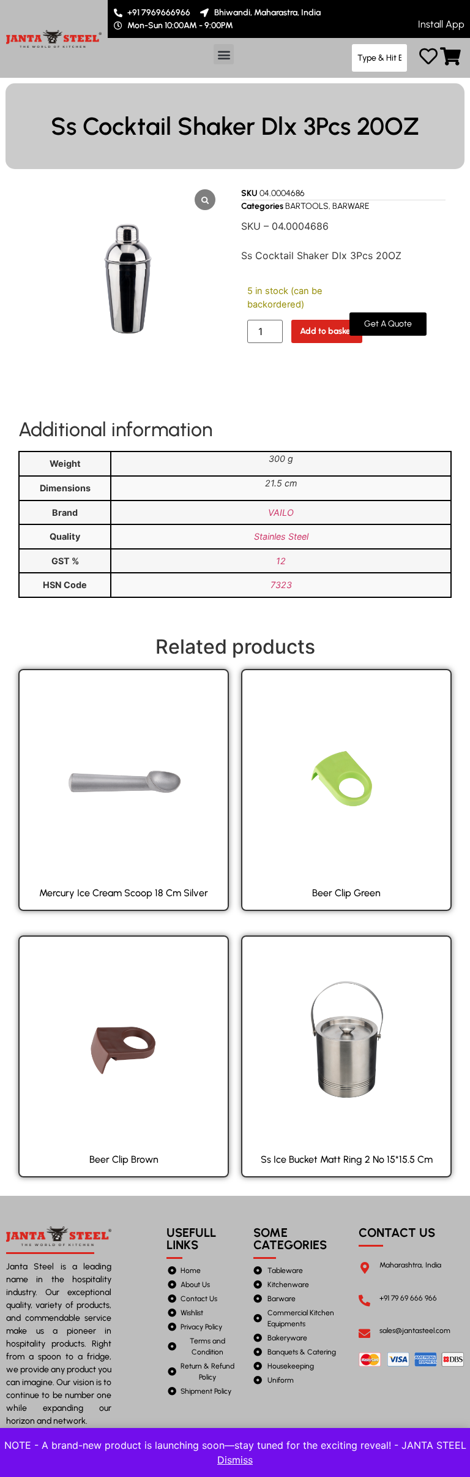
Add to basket (327, 331)
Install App (441, 24)
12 (281, 561)
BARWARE (351, 206)
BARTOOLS (307, 206)
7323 (281, 585)
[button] (224, 54)
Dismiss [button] (235, 1460)
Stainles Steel (281, 536)
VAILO (281, 512)
